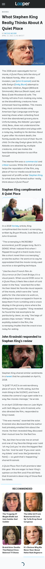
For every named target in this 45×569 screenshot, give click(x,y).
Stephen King (35, 175)
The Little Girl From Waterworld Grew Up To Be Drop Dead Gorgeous (33, 518)
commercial (31, 161)
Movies (5, 12)
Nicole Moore (10, 33)
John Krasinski (23, 81)
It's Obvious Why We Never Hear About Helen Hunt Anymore (33, 550)
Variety (15, 225)
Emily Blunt (20, 84)
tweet (9, 376)
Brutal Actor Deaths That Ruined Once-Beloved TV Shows (11, 550)
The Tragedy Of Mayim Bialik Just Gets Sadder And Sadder (10, 518)
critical (5, 164)
